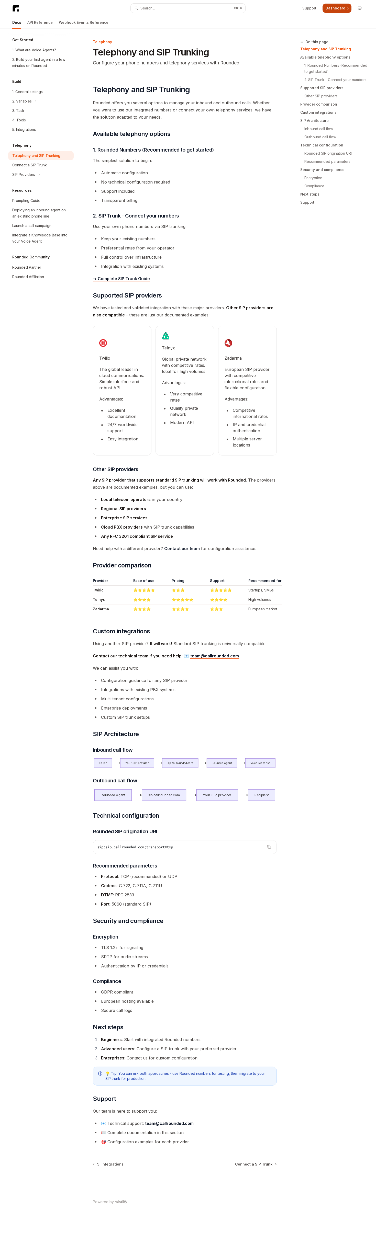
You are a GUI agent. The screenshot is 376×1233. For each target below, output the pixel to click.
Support (307, 202)
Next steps (309, 194)
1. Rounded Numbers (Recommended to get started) (336, 68)
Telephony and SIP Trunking (325, 49)
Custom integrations (318, 112)
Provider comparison (318, 104)
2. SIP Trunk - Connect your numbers (335, 79)
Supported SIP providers (322, 88)
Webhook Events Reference (83, 22)
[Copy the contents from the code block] (269, 846)
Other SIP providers (321, 96)
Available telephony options (325, 57)
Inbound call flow (318, 129)
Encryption (313, 178)
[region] (185, 596)
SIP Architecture (314, 120)
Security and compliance (322, 169)
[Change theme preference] (360, 8)
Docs (16, 22)
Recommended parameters (327, 161)
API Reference (40, 22)
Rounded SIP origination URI (328, 153)
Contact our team (182, 548)
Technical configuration (321, 145)
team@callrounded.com (214, 655)
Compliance (314, 186)
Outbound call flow (320, 137)
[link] (122, 390)
